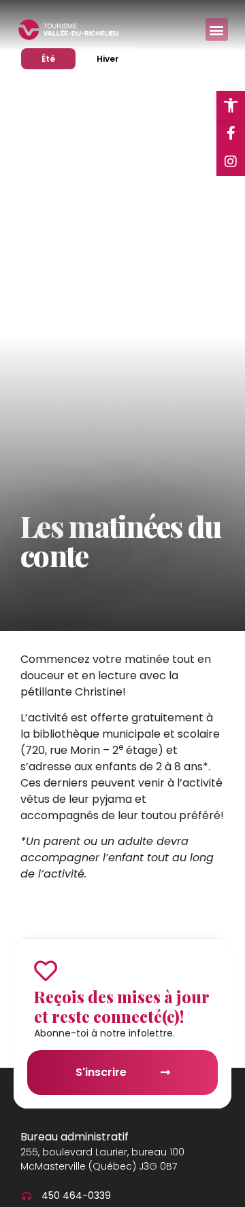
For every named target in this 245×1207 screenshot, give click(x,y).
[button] (224, 921)
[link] (230, 105)
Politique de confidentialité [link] (163, 1189)
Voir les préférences (122, 1158)
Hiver (117, 58)
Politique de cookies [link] (61, 1189)
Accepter (122, 1084)
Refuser (122, 1121)
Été (58, 58)
